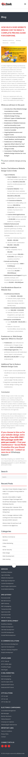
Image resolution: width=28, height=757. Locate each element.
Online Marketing (8, 543)
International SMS (6, 615)
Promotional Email (6, 676)
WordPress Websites (6, 572)
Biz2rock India (5, 42)
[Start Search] (25, 477)
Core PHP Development (7, 632)
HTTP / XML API (5, 661)
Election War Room (6, 716)
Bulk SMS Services (6, 601)
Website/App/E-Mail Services (9, 724)
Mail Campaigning (6, 679)
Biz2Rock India (20, 753)
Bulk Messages (5, 713)
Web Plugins (4, 670)
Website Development (7, 578)
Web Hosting (6, 559)
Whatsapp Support (17, 98)
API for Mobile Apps (6, 664)
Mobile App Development (8, 580)
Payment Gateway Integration (9, 649)
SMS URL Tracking (5, 617)
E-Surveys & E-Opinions (7, 722)
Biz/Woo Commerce (9, 537)
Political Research (6, 719)
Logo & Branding (5, 575)
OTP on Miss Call (5, 702)
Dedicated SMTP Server (7, 684)
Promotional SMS (5, 598)
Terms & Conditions (6, 731)
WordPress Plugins (6, 667)
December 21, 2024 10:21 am (8, 40)
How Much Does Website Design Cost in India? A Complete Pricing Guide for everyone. (15, 491)
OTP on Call (4, 699)
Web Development (8, 556)
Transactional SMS (6, 609)
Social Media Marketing (7, 589)
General (5, 540)
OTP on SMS (4, 696)
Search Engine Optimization (8, 586)
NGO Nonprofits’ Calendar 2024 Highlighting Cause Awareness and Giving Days (13, 509)
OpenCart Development (7, 647)
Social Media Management (8, 710)
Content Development (7, 583)
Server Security (7, 550)
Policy (4, 546)
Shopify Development (7, 652)
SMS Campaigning (6, 606)
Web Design (18, 40)
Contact (3, 737)
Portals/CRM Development (8, 635)
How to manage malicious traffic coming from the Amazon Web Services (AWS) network (12, 517)
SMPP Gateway (5, 603)
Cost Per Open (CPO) (7, 682)
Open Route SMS (5, 612)
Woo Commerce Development (9, 644)
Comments (12, 42)
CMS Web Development (7, 629)
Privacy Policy (4, 734)
